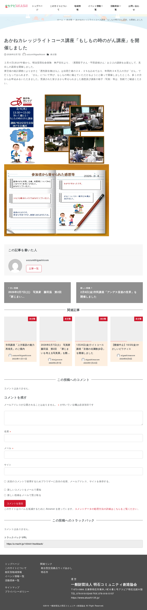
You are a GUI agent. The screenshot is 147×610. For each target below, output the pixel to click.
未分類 (53, 54)
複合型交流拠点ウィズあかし (56, 568)
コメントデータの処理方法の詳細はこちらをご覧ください (106, 508)
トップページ (12, 563)
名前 (7, 431)
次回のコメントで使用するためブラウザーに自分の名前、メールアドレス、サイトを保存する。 (59, 481)
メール (8, 448)
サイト (7, 464)
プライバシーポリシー (17, 591)
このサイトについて (16, 568)
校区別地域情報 (13, 572)
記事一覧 (34, 268)
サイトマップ (12, 587)
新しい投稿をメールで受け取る (24, 495)
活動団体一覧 (12, 580)
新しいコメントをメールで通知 (24, 489)
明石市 (44, 572)
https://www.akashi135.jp (85, 597)
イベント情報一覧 (14, 576)
